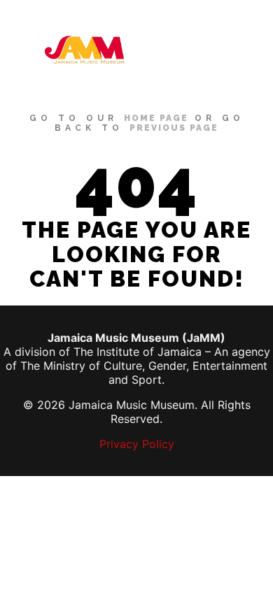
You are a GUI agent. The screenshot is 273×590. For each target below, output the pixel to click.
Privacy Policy (136, 444)
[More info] (221, 50)
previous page (174, 128)
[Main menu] (246, 50)
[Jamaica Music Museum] (84, 49)
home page (156, 118)
